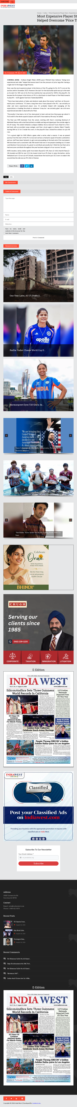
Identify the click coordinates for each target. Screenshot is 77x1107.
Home (39, 13)
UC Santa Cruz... (20, 922)
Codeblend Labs (36, 1103)
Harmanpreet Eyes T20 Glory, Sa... (27, 404)
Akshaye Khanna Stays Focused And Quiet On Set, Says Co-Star (37, 533)
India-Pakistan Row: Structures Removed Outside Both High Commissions (37, 491)
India (45, 13)
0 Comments (11, 73)
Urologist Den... (19, 939)
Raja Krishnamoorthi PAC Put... (19, 964)
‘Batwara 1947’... (13, 973)
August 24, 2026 (20, 925)
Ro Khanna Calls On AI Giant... (18, 959)
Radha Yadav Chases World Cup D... (27, 350)
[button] (38, 435)
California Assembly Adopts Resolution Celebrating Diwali (37, 451)
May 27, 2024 (21, 73)
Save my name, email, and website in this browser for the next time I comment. (15, 231)
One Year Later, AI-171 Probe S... (25, 295)
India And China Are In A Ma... (18, 978)
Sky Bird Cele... (19, 930)
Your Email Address (26, 854)
